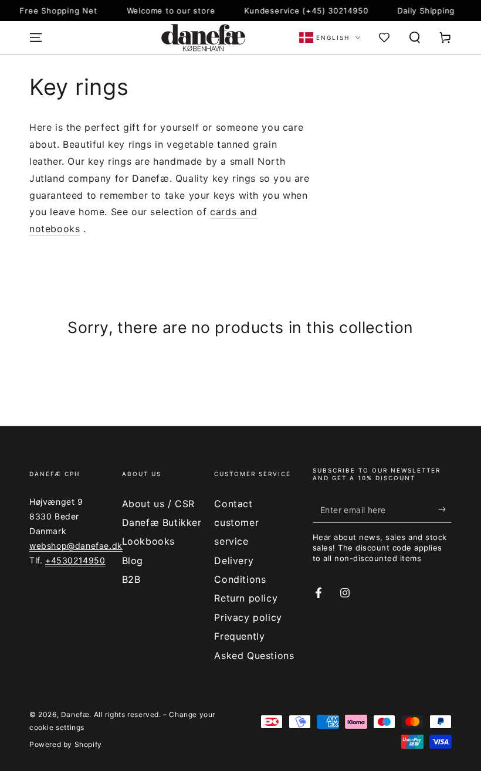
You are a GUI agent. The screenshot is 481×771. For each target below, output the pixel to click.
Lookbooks (148, 541)
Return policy (245, 598)
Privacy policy (248, 617)
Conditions (240, 579)
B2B (131, 579)
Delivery (233, 560)
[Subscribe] (445, 509)
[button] (414, 37)
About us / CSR (158, 504)
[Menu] (36, 37)
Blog (132, 560)
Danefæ (75, 714)
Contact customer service (236, 523)
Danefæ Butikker (162, 522)
